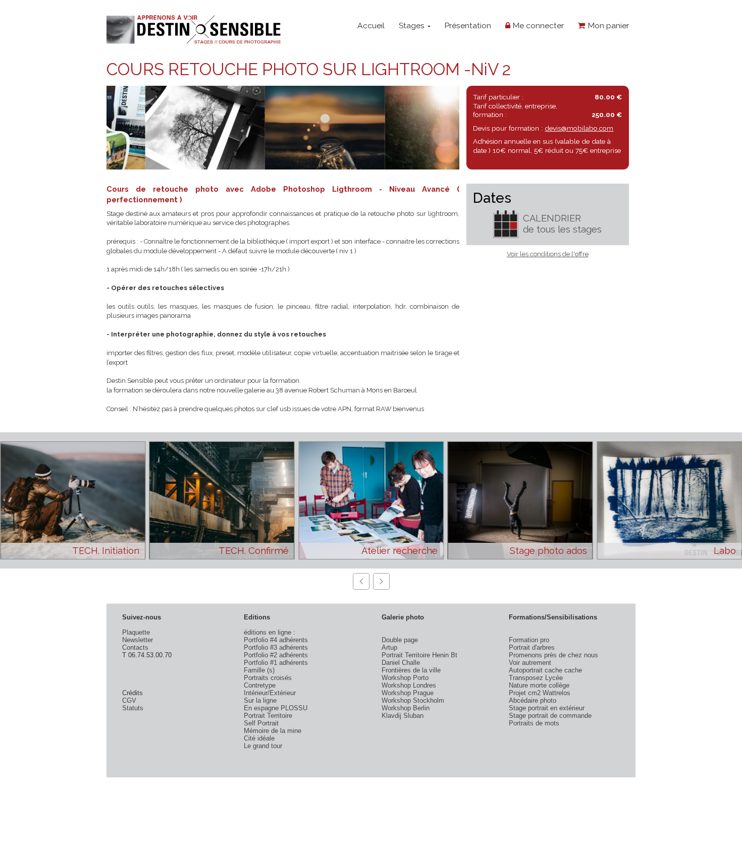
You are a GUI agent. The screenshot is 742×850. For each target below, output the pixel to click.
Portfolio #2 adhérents (276, 655)
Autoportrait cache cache (545, 670)
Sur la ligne (260, 700)
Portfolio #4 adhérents (276, 640)
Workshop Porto (405, 678)
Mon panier (607, 25)
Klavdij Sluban (402, 715)
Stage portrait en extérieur (547, 708)
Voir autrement (530, 662)
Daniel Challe (401, 662)
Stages (413, 25)
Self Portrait (261, 723)
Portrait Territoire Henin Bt (419, 655)
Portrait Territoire (268, 715)
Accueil (371, 25)
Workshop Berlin (406, 708)
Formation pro (529, 640)
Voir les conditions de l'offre (548, 254)
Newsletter (137, 640)
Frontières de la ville (411, 670)
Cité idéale (259, 738)
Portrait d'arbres (532, 647)
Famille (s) (259, 670)
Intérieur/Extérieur (270, 693)
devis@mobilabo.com (579, 128)
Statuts (132, 708)
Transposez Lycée (536, 678)
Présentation (467, 25)
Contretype (260, 685)
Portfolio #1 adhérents (276, 662)
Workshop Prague (408, 693)
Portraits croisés (268, 678)
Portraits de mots (534, 723)
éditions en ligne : (269, 632)
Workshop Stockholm (413, 700)
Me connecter (537, 25)
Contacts (135, 647)
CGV (129, 700)
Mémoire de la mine (272, 730)
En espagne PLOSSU (275, 708)
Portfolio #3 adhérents (276, 647)
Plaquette (136, 632)
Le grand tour (263, 746)
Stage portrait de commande (550, 715)
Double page (400, 640)
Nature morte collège (539, 685)
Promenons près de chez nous (553, 655)
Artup (389, 647)
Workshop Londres (409, 685)
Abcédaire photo (532, 700)
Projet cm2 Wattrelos (539, 693)
